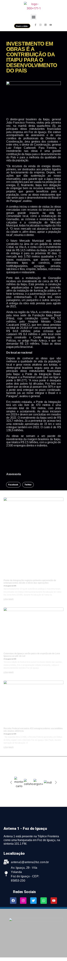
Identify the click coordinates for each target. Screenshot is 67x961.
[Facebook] (13, 900)
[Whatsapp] (43, 900)
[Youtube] (54, 900)
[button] (33, 17)
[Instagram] (23, 900)
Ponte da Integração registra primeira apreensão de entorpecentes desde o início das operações (30, 581)
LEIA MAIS (9, 599)
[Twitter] (33, 900)
